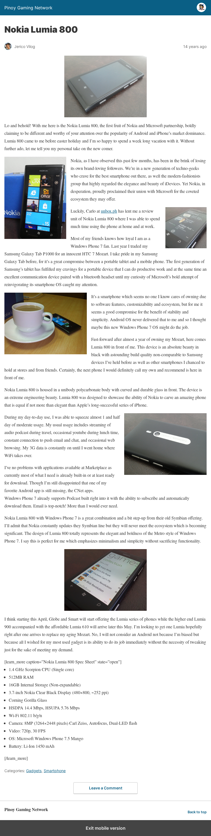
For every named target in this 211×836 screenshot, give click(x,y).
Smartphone (55, 770)
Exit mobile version (106, 828)
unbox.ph (109, 211)
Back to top (197, 812)
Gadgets (33, 770)
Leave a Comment (105, 788)
